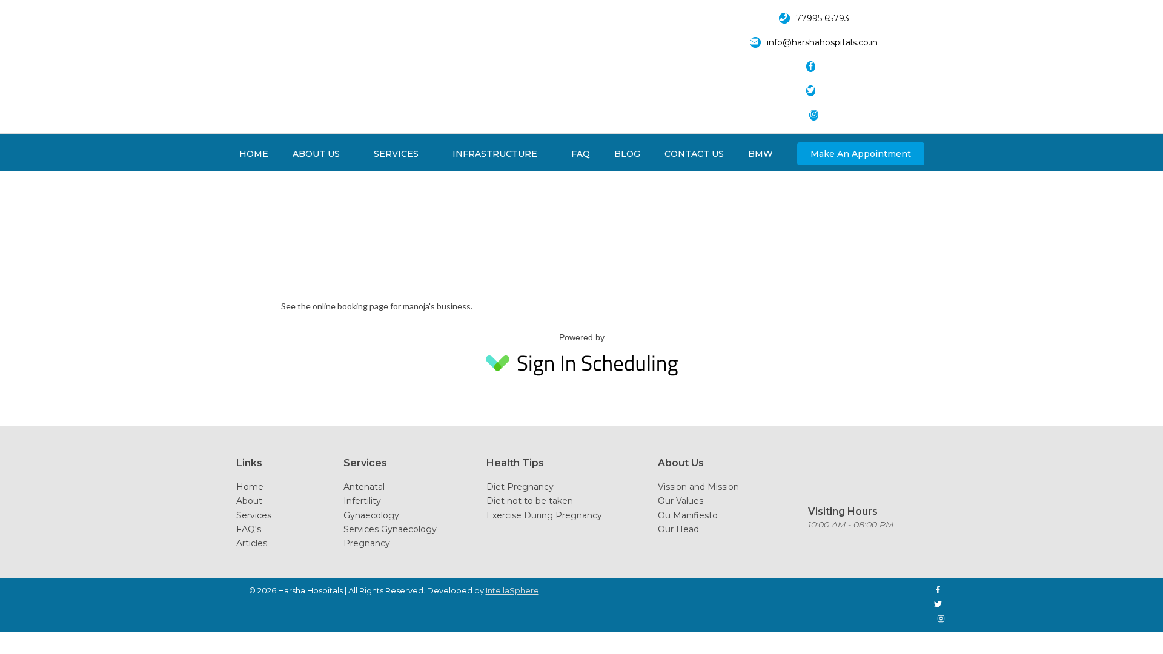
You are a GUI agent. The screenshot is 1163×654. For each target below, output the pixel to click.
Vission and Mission (698, 486)
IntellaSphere (512, 590)
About (249, 500)
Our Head (678, 529)
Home (249, 486)
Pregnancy (366, 543)
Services (253, 515)
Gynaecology (371, 515)
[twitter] (816, 90)
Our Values (680, 500)
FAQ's (248, 529)
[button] (860, 153)
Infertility (362, 500)
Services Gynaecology (390, 529)
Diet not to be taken (529, 500)
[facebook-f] (816, 66)
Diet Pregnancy (520, 486)
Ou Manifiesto (688, 515)
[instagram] (816, 115)
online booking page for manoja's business (392, 306)
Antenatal (364, 486)
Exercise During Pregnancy (544, 515)
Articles (251, 543)
